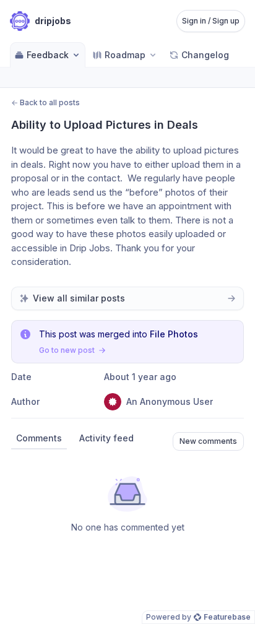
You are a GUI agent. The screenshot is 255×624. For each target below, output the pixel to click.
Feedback (48, 55)
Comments (39, 438)
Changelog (205, 55)
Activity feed (106, 438)
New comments (208, 441)
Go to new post (67, 350)
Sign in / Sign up (211, 20)
